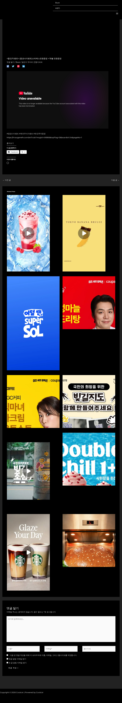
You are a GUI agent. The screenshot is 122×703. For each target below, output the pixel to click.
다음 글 (115, 180)
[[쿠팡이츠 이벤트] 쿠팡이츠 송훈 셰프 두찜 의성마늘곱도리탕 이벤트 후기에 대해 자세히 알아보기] (89, 302)
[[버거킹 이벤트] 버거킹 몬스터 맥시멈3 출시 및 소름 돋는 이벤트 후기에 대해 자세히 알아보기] (89, 540)
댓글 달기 (10, 62)
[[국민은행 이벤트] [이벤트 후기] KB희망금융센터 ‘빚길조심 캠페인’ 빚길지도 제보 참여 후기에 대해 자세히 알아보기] (89, 401)
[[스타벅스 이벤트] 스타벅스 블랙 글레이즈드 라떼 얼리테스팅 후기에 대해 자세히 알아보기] (28, 552)
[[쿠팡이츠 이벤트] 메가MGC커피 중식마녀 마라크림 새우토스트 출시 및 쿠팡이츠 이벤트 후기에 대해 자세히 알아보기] (33, 401)
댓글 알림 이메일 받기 (17, 659)
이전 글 (7, 180)
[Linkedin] (23, 66)
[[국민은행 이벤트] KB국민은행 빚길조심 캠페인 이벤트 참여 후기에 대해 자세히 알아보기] (28, 471)
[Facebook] (8, 66)
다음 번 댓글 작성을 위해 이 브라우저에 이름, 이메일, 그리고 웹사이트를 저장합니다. (43, 655)
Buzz (18, 62)
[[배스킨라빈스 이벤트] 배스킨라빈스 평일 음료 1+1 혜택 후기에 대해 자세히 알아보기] (89, 459)
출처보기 (10, 143)
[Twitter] (13, 66)
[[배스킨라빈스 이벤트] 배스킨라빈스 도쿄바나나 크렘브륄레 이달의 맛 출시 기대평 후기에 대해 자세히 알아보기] (84, 233)
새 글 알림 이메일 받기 (18, 663)
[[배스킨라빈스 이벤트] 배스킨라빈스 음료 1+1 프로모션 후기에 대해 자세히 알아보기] (28, 233)
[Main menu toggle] (117, 13)
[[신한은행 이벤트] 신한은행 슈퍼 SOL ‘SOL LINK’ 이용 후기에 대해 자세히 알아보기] (33, 323)
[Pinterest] (18, 66)
